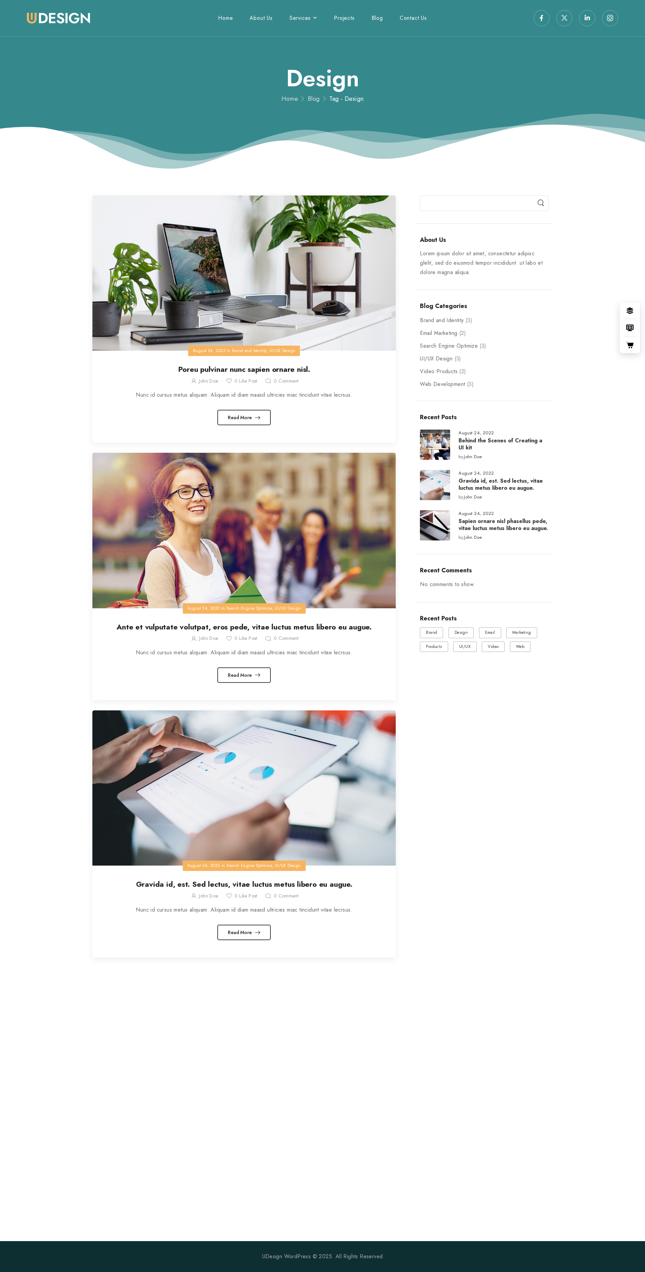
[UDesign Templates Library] (630, 328)
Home (225, 18)
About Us (261, 18)
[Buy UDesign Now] (630, 345)
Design (461, 632)
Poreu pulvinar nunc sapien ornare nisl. (244, 369)
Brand (431, 632)
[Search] (541, 203)
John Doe (473, 457)
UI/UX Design (436, 358)
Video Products (439, 371)
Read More (240, 417)
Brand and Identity (442, 320)
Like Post (245, 381)
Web (520, 647)
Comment (286, 381)
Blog (377, 18)
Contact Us (413, 18)
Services (300, 18)
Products (434, 647)
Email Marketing (438, 333)
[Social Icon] (541, 18)
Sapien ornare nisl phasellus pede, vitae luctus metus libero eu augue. (503, 524)
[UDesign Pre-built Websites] (630, 311)
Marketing (521, 632)
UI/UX (465, 647)
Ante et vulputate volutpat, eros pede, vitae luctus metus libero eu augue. (244, 626)
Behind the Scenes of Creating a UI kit (500, 444)
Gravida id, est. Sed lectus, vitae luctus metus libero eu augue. (501, 484)
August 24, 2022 (476, 433)
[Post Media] (435, 445)
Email (490, 632)
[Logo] (58, 18)
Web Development (442, 384)
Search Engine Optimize (449, 346)
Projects (344, 18)
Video (493, 647)
